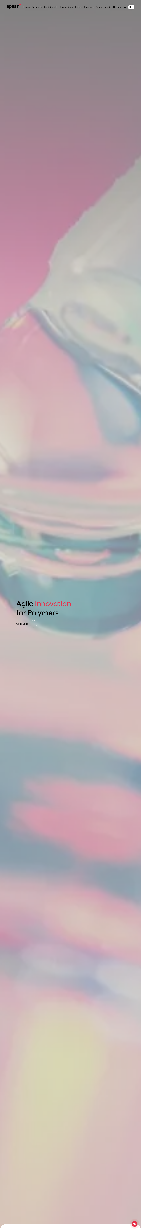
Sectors (78, 7)
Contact (117, 7)
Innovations (66, 7)
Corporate (37, 7)
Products (89, 7)
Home (26, 7)
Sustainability (51, 7)
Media (108, 7)
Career (99, 7)
